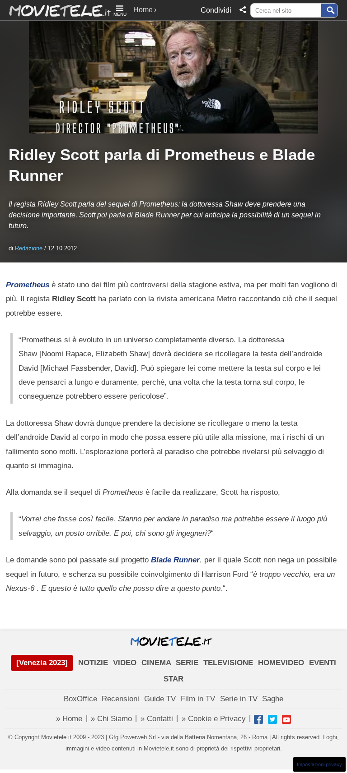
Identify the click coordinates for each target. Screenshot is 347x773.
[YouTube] (286, 719)
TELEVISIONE (228, 662)
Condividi (216, 10)
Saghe (272, 699)
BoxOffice (80, 699)
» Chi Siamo (111, 718)
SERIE (187, 662)
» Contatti (157, 718)
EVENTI (322, 662)
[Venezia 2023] (42, 662)
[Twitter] (272, 719)
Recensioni (120, 699)
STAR (173, 679)
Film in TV (198, 699)
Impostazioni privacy (319, 764)
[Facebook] (258, 719)
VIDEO (124, 662)
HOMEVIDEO (281, 662)
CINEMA (156, 662)
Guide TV (160, 699)
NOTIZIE (93, 662)
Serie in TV (239, 699)
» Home (69, 718)
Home (143, 10)
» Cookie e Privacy (214, 718)
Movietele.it (55, 10)
